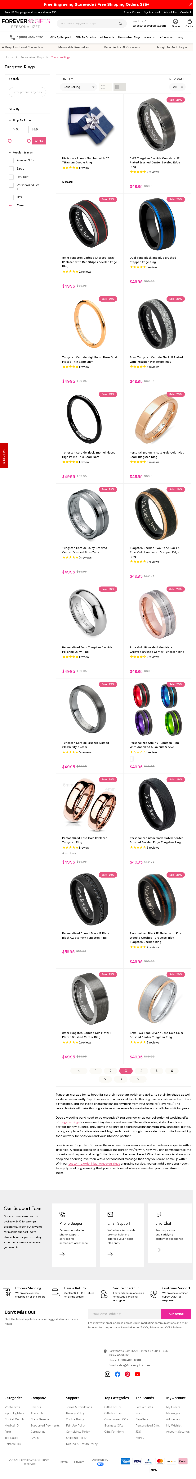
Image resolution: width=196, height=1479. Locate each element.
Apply (39, 140)
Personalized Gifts (28, 187)
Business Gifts (113, 1425)
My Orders (173, 1407)
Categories (14, 1398)
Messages (173, 1413)
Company (38, 1398)
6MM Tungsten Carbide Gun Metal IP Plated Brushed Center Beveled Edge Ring (155, 162)
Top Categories (116, 1398)
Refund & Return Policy (82, 1444)
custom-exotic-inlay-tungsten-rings (94, 1164)
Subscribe (176, 1314)
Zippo (20, 168)
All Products (107, 37)
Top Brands (145, 1398)
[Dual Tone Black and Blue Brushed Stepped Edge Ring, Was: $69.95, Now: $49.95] (157, 224)
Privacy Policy (75, 1413)
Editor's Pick (13, 1444)
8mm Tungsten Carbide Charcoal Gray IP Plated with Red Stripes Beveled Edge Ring (89, 262)
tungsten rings (69, 1122)
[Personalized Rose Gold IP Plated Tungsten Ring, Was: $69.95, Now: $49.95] (89, 804)
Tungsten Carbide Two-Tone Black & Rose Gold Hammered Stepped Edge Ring (155, 552)
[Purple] (132, 759)
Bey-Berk (23, 177)
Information (166, 37)
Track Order (132, 12)
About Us (170, 12)
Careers (36, 1407)
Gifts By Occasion (86, 37)
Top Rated (11, 1438)
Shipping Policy (76, 1438)
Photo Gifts (12, 1407)
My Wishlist (173, 1425)
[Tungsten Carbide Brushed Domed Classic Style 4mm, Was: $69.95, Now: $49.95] (89, 709)
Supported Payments (45, 1425)
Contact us (38, 1431)
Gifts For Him (113, 1413)
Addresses (173, 1419)
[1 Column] (105, 87)
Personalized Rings (129, 37)
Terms (64, 1461)
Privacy (79, 1461)
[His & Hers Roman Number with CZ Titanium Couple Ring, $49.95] (89, 124)
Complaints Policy (78, 1431)
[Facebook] (117, 1374)
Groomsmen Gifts (116, 1419)
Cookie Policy (75, 1419)
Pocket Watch (14, 1419)
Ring (8, 1431)
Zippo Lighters (14, 1413)
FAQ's (34, 1438)
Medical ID (12, 1425)
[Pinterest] (127, 1374)
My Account (152, 12)
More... (140, 1438)
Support (72, 1398)
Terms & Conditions (79, 1407)
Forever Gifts (25, 160)
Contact (185, 12)
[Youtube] (137, 1374)
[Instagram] (107, 1374)
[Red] (130, 759)
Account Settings (177, 1431)
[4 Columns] (120, 87)
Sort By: (67, 79)
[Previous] (78, 1071)
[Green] (133, 759)
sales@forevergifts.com (133, 1365)
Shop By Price (21, 120)
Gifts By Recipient (60, 37)
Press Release (40, 1419)
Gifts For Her (112, 1407)
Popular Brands (22, 152)
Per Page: (177, 79)
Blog (180, 37)
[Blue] (131, 759)
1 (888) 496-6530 (129, 1360)
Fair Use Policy (76, 1425)
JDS (19, 197)
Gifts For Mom (114, 1431)
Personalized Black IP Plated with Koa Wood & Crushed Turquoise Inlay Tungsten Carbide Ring (155, 937)
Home (9, 57)
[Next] (138, 1079)
